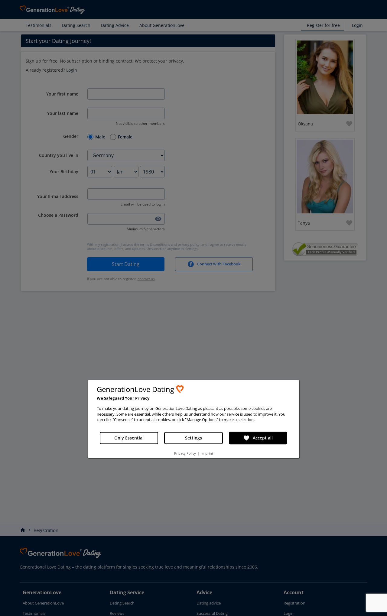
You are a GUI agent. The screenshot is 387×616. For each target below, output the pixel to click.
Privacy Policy (185, 453)
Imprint (207, 453)
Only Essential (129, 438)
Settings (193, 438)
